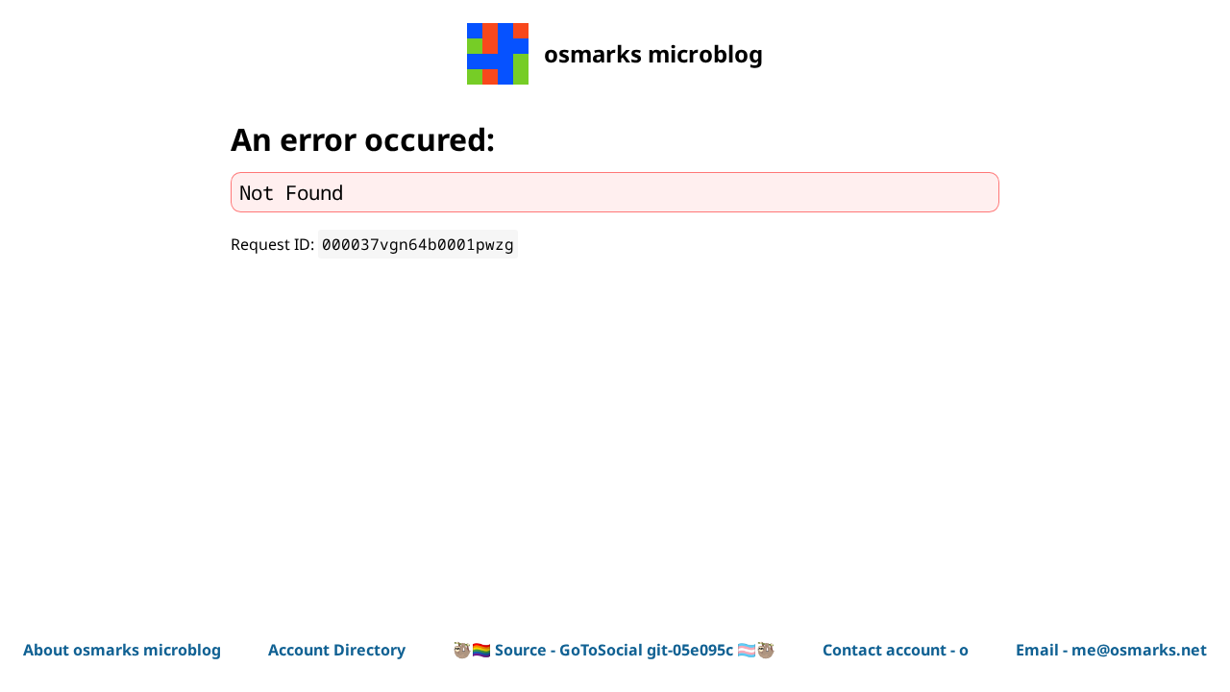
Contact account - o (896, 649)
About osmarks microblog (122, 649)
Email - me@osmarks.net (1111, 649)
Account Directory (337, 649)
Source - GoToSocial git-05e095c (614, 649)
